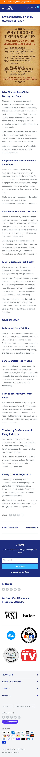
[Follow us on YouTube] (15, 589)
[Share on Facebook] (10, 515)
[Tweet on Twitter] (18, 515)
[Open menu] (3, 8)
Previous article (11, 528)
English (5, 706)
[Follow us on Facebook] (3, 589)
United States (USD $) (22, 706)
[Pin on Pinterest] (14, 515)
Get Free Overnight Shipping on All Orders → (20, 2)
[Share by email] (22, 515)
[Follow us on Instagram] (11, 589)
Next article (31, 528)
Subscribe (20, 566)
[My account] (32, 8)
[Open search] (28, 8)
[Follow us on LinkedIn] (19, 589)
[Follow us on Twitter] (7, 589)
